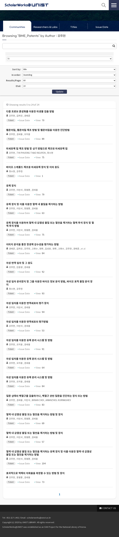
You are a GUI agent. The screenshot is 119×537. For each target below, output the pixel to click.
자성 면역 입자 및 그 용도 (19, 263)
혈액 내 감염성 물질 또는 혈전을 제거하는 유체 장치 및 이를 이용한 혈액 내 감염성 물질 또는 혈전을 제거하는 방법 (49, 453)
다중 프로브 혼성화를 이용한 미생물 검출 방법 (30, 111)
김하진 (20, 115)
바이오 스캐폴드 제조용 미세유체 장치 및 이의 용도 (32, 167)
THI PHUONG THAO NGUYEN (31, 152)
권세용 (20, 134)
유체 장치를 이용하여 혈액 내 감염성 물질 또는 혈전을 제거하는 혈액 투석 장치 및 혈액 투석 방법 (50, 224)
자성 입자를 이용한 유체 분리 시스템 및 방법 (29, 340)
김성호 (48, 248)
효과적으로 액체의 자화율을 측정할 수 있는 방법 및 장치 (35, 473)
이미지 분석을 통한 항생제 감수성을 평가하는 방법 (32, 244)
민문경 (20, 267)
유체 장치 (11, 185)
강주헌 (12, 115)
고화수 (35, 248)
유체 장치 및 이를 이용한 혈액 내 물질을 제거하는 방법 (34, 204)
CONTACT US (109, 508)
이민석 (20, 190)
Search (104, 5)
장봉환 (27, 190)
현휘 (41, 248)
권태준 (27, 115)
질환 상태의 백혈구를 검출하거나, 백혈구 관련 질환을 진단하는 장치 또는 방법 (47, 396)
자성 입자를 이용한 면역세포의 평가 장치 (27, 303)
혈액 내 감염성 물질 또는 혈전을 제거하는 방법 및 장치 (34, 414)
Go (114, 46)
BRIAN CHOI (38, 400)
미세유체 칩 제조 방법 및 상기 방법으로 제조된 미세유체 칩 (37, 148)
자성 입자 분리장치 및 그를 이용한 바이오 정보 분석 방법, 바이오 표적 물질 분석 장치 (49, 283)
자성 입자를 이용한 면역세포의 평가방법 (27, 321)
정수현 (50, 152)
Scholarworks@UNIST (26, 5)
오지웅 (27, 134)
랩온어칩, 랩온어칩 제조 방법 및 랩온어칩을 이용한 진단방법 (38, 130)
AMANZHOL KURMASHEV (58, 400)
